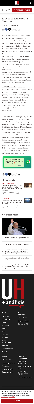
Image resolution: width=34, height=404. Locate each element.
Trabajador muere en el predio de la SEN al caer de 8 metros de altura (12, 202)
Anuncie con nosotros (23, 314)
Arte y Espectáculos (8, 183)
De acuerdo (17, 401)
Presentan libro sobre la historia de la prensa (17, 258)
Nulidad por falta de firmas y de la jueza (17, 244)
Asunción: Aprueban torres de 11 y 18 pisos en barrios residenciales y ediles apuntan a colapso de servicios (17, 266)
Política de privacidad (8, 397)
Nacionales (5, 199)
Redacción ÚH (18, 206)
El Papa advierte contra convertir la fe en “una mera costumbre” (18, 238)
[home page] (17, 3)
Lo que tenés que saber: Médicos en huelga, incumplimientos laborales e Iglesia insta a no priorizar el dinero (17, 251)
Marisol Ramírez (17, 193)
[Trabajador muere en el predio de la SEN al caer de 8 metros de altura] (28, 200)
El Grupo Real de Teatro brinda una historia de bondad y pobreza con (12, 188)
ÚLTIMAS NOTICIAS (22, 10)
